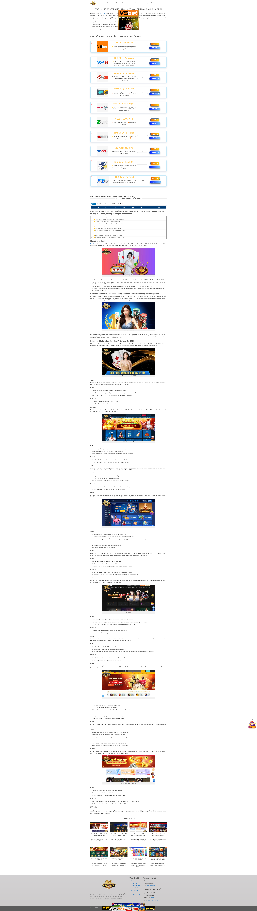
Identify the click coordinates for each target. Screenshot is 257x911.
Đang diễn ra (100, 203)
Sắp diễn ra (107, 203)
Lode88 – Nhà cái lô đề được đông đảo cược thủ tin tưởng (138, 834)
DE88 (157, 2)
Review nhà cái (132, 2)
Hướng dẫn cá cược (143, 2)
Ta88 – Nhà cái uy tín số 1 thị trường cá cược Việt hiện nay (158, 859)
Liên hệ (152, 2)
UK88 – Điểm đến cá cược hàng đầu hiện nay (99, 859)
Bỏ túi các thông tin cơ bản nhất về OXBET (119, 859)
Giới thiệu (117, 2)
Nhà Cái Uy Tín (109, 2)
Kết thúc (114, 203)
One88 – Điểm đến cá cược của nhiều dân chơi (138, 859)
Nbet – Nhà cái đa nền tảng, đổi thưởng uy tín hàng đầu (119, 834)
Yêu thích (120, 203)
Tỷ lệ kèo (124, 2)
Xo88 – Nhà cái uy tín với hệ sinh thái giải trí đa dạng (158, 834)
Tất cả (93, 203)
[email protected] (151, 885)
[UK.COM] (97, 3)
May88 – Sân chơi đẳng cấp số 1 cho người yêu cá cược (99, 834)
